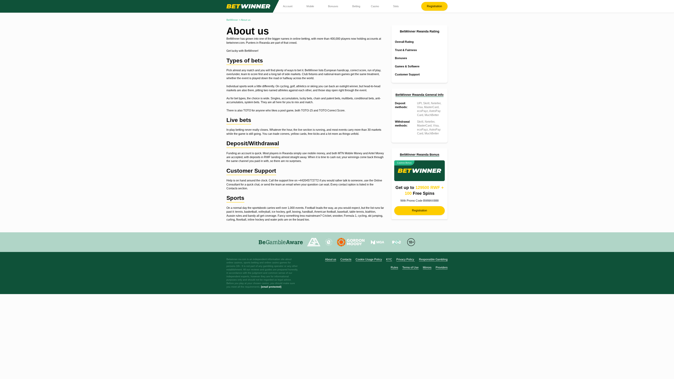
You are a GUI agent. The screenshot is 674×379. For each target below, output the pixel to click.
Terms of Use (410, 267)
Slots (396, 6)
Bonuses (333, 6)
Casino (375, 6)
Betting (356, 6)
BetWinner (232, 19)
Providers (442, 267)
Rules (394, 267)
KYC (389, 259)
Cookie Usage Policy (369, 259)
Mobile (310, 6)
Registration (434, 6)
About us (330, 259)
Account (287, 6)
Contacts (345, 259)
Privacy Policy (405, 259)
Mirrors (427, 267)
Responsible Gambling (433, 259)
